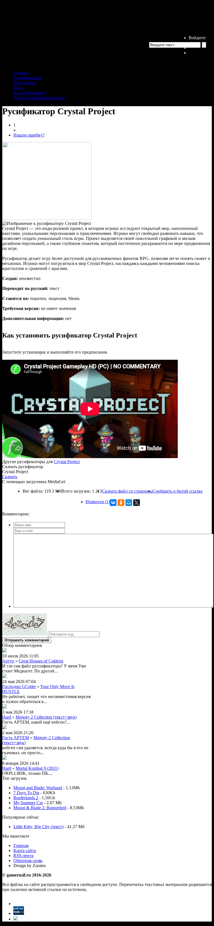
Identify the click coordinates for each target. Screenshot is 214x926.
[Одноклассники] (121, 502)
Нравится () (98, 501)
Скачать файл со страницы (127, 491)
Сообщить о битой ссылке (178, 491)
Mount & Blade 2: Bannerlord (39, 807)
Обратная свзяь (27, 860)
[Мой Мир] (128, 502)
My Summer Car (28, 802)
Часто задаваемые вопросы (39, 97)
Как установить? (29, 92)
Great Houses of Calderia (41, 661)
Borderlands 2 (25, 797)
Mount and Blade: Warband (37, 787)
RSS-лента (23, 855)
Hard (6, 717)
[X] (136, 502)
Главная (20, 72)
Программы (24, 82)
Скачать (9, 476)
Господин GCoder (19, 686)
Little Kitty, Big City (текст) (38, 826)
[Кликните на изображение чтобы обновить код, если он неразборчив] (24, 634)
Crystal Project (67, 461)
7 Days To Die (26, 792)
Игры (18, 87)
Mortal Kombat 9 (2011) (37, 768)
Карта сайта (24, 850)
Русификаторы (27, 77)
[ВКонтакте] (113, 502)
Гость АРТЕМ (15, 737)
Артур (8, 661)
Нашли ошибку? (29, 135)
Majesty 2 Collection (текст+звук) (46, 717)
